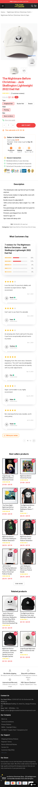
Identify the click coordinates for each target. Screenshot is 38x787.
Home (3, 12)
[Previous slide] (4, 42)
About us (4, 719)
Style (4, 107)
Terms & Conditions (7, 721)
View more (19, 583)
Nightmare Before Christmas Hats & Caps (15, 15)
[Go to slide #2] (24, 70)
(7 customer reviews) (17, 93)
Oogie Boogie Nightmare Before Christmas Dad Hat (27, 650)
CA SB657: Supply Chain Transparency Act (14, 730)
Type (3, 100)
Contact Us (4, 747)
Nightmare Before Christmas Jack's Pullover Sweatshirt (26, 538)
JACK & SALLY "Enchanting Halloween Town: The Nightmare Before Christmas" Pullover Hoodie (9, 570)
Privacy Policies (6, 724)
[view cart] (35, 6)
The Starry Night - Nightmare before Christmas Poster (8, 507)
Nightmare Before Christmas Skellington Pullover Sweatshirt (9, 538)
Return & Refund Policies (9, 744)
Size (3, 113)
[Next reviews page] (34, 440)
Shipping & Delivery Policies (9, 739)
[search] (32, 6)
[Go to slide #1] (14, 70)
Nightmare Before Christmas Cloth (19, 12)
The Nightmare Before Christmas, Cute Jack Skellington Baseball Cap (27, 615)
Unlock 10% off (4, 778)
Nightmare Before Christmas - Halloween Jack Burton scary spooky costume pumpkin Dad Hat (9, 652)
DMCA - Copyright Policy (8, 727)
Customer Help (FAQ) (7, 750)
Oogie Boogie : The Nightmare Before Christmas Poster (8, 478)
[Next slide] (34, 42)
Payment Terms (6, 741)
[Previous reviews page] (24, 440)
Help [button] (34, 784)
